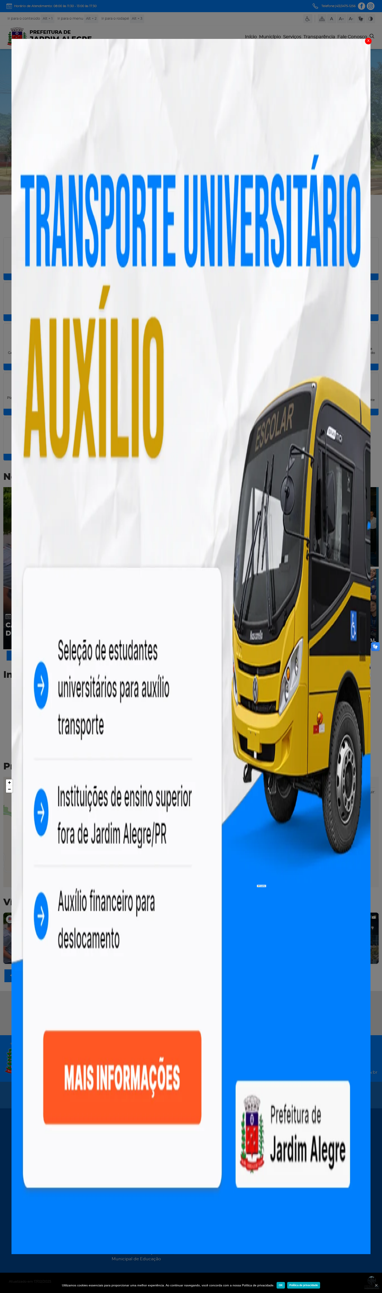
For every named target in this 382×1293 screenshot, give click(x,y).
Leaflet (262, 886)
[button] (9, 782)
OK (281, 1285)
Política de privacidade (303, 1285)
